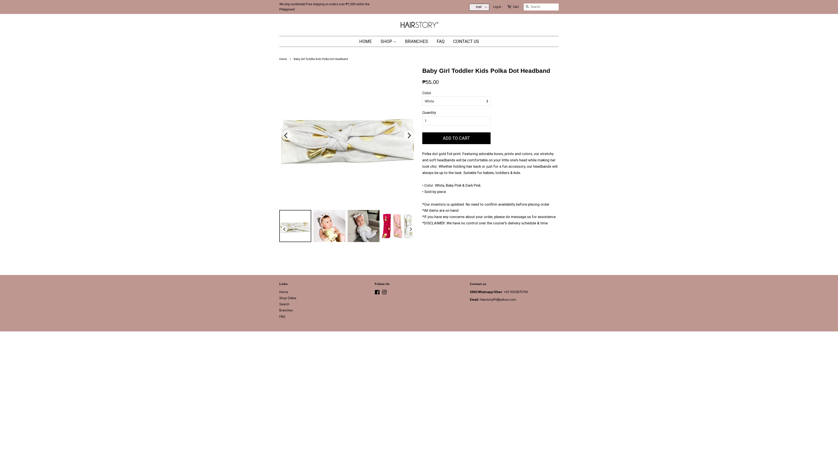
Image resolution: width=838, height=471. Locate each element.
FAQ (441, 41)
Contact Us (466, 41)
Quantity (429, 112)
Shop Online (287, 298)
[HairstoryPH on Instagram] (384, 293)
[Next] (409, 135)
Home (365, 41)
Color (426, 93)
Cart (516, 7)
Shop (387, 41)
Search (284, 304)
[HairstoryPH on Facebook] (377, 293)
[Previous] (286, 135)
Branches (416, 41)
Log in (497, 7)
